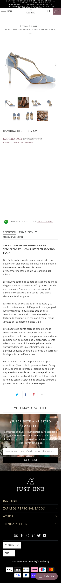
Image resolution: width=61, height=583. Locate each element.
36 (22, 156)
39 (45, 156)
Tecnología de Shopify (38, 561)
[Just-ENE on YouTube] (44, 536)
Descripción (9, 232)
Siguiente (35, 26)
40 (53, 156)
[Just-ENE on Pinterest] (33, 536)
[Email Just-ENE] (16, 536)
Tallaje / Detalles (28, 232)
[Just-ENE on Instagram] (27, 536)
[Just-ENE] (30, 11)
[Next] (55, 65)
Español (10, 545)
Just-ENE (23, 561)
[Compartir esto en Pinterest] (34, 394)
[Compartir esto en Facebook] (25, 394)
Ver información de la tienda (19, 211)
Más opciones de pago (30, 193)
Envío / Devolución (13, 237)
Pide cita (49, 576)
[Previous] (5, 65)
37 (30, 156)
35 (14, 156)
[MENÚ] (1, 11)
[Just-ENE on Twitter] (38, 536)
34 (6, 156)
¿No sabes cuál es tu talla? (31, 221)
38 (37, 156)
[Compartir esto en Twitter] (17, 394)
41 (6, 165)
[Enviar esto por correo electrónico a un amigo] (42, 394)
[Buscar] (49, 11)
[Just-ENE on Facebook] (22, 536)
